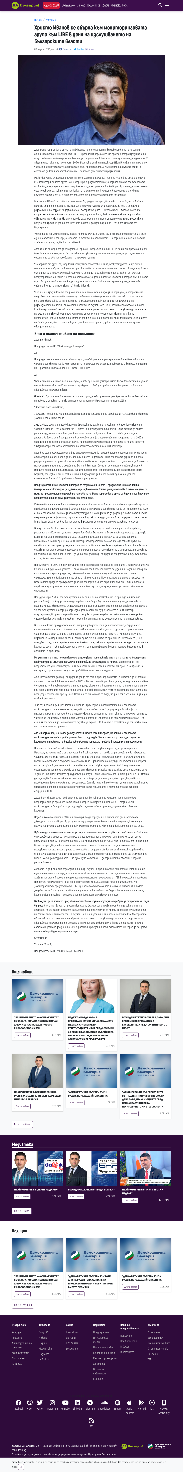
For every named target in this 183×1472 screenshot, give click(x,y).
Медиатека (22, 1144)
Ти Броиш (17, 1364)
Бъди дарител (155, 1338)
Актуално (68, 5)
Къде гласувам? (20, 1353)
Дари (106, 5)
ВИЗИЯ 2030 (72, 1343)
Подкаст (44, 1354)
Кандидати (18, 1332)
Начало (38, 20)
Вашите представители (129, 1326)
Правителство (128, 1341)
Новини (43, 1338)
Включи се (93, 5)
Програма (17, 1338)
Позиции (19, 1231)
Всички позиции (23, 1305)
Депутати (99, 1364)
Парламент (126, 1336)
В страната (127, 1352)
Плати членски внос (159, 1343)
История (71, 1338)
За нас (81, 5)
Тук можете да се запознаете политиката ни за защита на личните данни (49, 1454)
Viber (91, 49)
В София (124, 1346)
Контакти (72, 1332)
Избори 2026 (51, 5)
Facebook (67, 49)
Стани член (154, 1332)
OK (21, 1467)
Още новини (22, 972)
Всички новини (22, 1124)
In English (44, 1359)
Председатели (101, 1332)
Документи (72, 1348)
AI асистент (19, 1358)
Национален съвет (103, 1347)
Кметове (98, 1379)
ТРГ (149, 1359)
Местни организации (105, 1358)
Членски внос (119, 5)
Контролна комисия (104, 1353)
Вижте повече (22, 1035)
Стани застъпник (158, 1348)
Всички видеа (21, 1211)
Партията (99, 1325)
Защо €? (43, 1332)
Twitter (80, 49)
